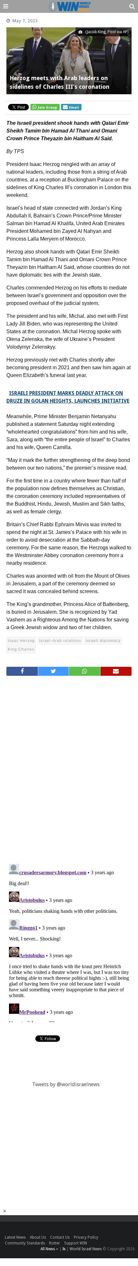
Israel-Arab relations (60, 640)
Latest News (15, 1237)
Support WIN (75, 1243)
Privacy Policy (86, 1237)
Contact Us (60, 1237)
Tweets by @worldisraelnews (65, 1084)
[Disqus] (69, 767)
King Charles (21, 649)
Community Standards (25, 1243)
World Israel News (86, 1249)
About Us (38, 1237)
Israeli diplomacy (103, 640)
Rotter (54, 1243)
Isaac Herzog (21, 640)
